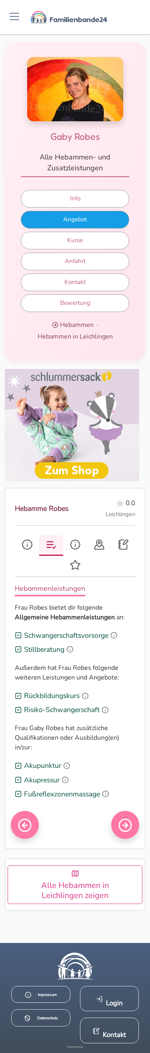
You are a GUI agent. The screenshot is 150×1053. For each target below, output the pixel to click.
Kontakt (75, 282)
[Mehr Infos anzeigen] (75, 1047)
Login (114, 1003)
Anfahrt (75, 261)
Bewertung (75, 303)
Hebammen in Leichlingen (75, 336)
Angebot (75, 219)
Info (75, 198)
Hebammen (77, 324)
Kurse (75, 240)
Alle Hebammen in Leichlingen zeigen (75, 890)
